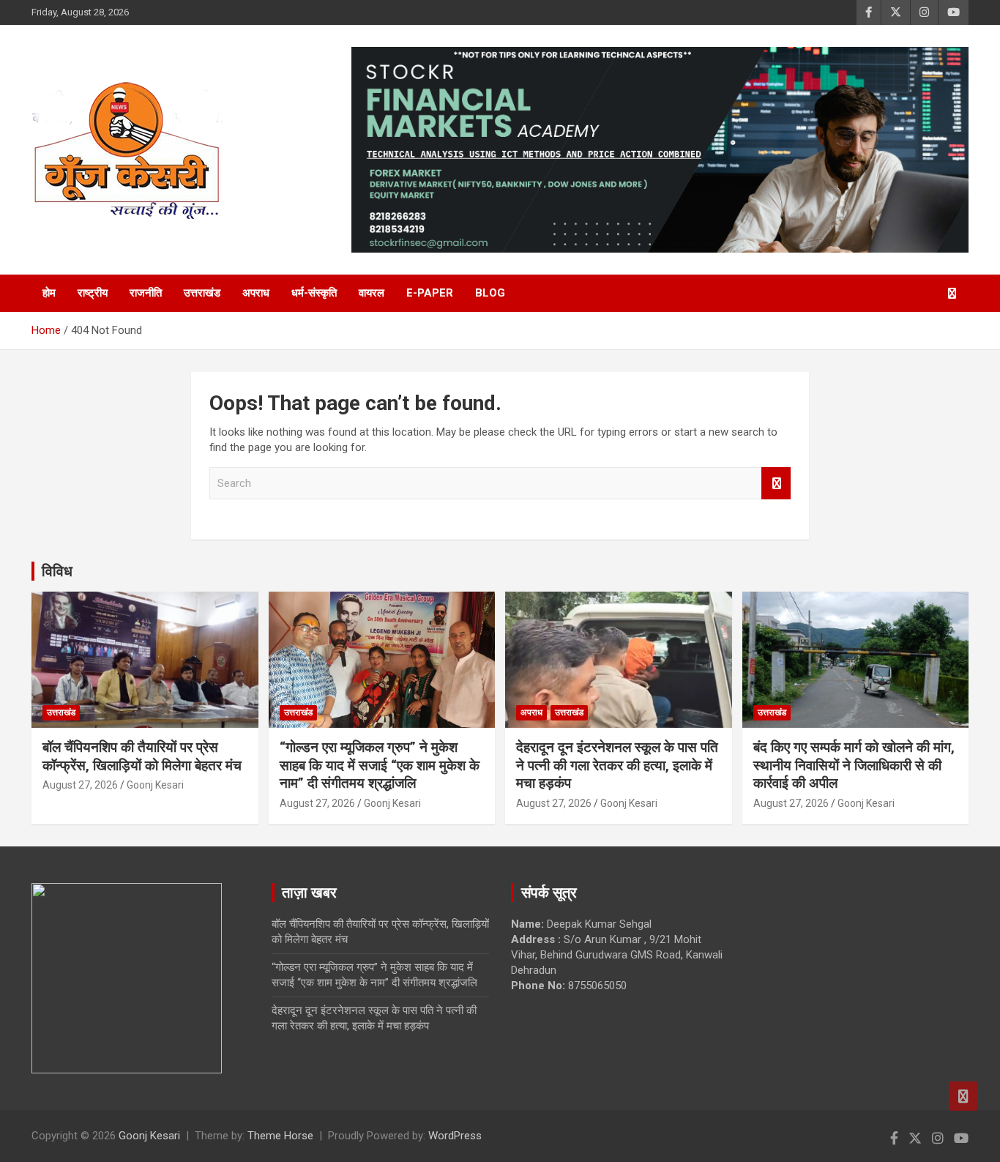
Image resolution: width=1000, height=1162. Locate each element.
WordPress (455, 1135)
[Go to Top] (963, 1096)
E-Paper (429, 292)
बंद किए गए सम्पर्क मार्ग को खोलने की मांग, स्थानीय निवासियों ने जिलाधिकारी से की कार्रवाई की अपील (854, 765)
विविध (57, 571)
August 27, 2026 (80, 785)
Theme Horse (280, 1135)
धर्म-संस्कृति (314, 292)
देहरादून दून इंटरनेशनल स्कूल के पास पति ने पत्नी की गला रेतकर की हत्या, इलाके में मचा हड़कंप (617, 765)
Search (776, 483)
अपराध (255, 292)
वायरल (371, 292)
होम (49, 292)
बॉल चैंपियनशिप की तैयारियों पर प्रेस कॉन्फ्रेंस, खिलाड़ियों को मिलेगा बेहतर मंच (142, 756)
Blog (490, 292)
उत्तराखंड (202, 292)
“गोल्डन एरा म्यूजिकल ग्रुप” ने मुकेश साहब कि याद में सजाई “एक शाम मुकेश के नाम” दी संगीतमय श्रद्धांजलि (380, 765)
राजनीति (146, 292)
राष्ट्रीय (93, 292)
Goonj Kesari (155, 785)
